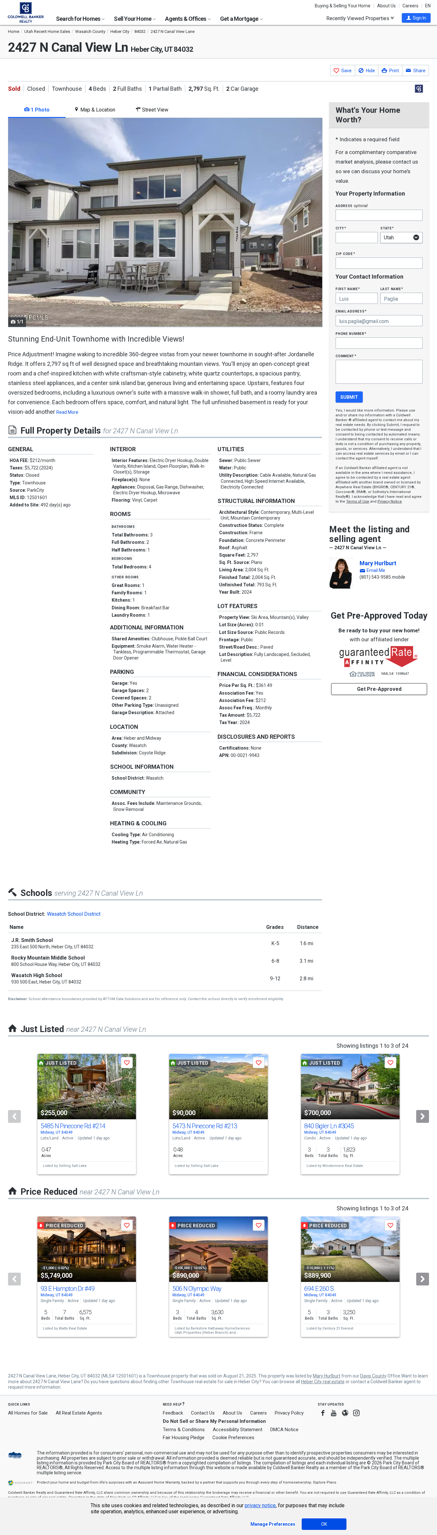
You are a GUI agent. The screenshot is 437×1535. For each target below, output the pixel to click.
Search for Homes (78, 18)
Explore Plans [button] (324, 1482)
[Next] (422, 1116)
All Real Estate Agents (79, 1413)
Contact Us (203, 1413)
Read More (67, 412)
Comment (346, 355)
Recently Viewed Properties (358, 18)
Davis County (373, 1375)
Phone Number (351, 333)
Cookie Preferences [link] (233, 1437)
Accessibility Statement (237, 1429)
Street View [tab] (154, 110)
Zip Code (345, 253)
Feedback (173, 1413)
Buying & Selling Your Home (342, 6)
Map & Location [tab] (97, 110)
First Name (348, 288)
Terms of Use (357, 501)
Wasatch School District (73, 914)
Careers (410, 6)
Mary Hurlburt (378, 563)
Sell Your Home (133, 18)
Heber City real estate (323, 1381)
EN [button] (428, 5)
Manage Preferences (272, 1524)
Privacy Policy (289, 1413)
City (341, 228)
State (387, 228)
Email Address (351, 311)
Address (352, 205)
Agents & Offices (186, 18)
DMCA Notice (284, 1429)
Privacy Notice (389, 501)
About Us (386, 6)
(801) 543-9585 (375, 577)
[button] (416, 18)
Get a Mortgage (239, 18)
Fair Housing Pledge (183, 1437)
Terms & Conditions (184, 1429)
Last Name (391, 288)
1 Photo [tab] (39, 110)
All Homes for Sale (28, 1413)
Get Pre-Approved (379, 689)
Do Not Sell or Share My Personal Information (214, 1421)
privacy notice (260, 1505)
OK (324, 1524)
